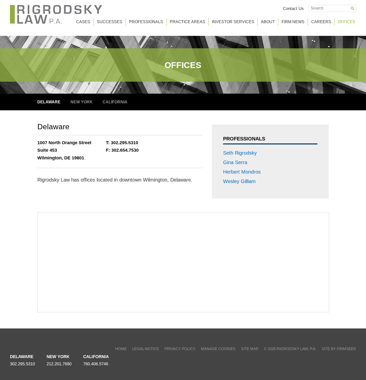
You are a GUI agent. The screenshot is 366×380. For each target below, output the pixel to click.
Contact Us (293, 8)
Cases (83, 22)
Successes (109, 22)
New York (81, 102)
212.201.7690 (59, 364)
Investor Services (233, 22)
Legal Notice (145, 349)
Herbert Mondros (242, 172)
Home (121, 349)
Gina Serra (235, 162)
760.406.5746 (95, 364)
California (115, 102)
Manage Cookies (218, 349)
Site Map (249, 349)
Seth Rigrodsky (240, 153)
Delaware (49, 102)
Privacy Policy (180, 349)
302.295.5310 (124, 142)
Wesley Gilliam (239, 181)
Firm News (293, 22)
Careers (321, 22)
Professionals (146, 22)
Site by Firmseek (339, 349)
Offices (183, 65)
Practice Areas (187, 22)
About (268, 22)
